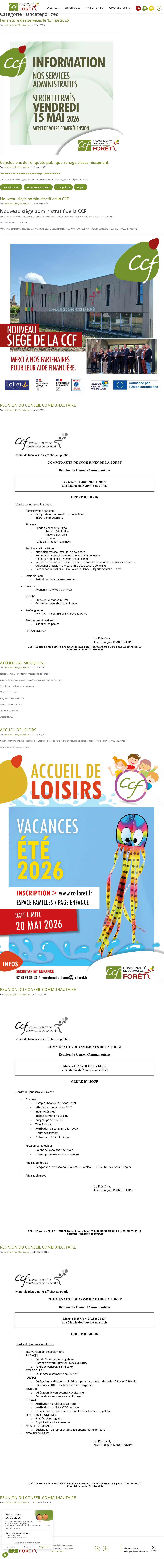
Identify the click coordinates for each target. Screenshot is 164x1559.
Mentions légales (131, 1548)
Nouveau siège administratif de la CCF (34, 198)
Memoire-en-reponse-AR (38, 187)
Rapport (80, 187)
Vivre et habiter (94, 8)
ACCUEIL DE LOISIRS (18, 729)
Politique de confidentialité (136, 1552)
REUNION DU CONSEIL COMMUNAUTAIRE (38, 405)
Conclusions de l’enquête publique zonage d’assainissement (54, 162)
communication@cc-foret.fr (16, 25)
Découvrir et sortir (119, 8)
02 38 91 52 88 (58, 1552)
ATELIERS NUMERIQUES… (23, 662)
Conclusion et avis (11, 187)
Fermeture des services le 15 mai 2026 (34, 20)
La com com (53, 8)
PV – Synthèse (63, 187)
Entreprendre (72, 8)
